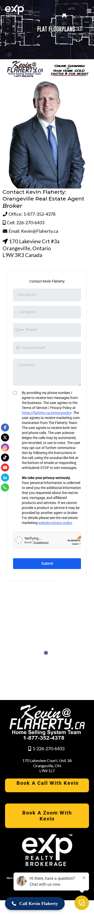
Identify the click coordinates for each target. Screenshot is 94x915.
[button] (88, 11)
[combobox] (19, 329)
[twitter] (5, 438)
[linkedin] (5, 478)
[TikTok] (5, 458)
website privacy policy (55, 523)
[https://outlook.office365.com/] (47, 653)
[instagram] (5, 448)
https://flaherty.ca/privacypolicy (46, 413)
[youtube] (5, 468)
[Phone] (5, 488)
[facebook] (5, 428)
